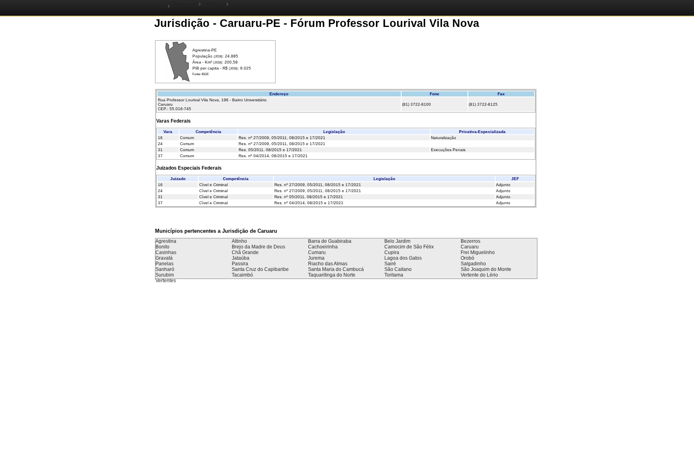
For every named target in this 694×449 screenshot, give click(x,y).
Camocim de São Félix (409, 247)
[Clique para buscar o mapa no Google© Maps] (177, 80)
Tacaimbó (242, 275)
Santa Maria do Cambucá (336, 269)
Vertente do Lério (479, 275)
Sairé (390, 264)
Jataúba (240, 258)
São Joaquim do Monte (486, 269)
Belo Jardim (397, 241)
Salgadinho (473, 264)
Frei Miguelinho (478, 252)
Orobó (467, 258)
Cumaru (317, 252)
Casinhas (165, 252)
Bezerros (470, 241)
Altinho (239, 241)
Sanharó (164, 269)
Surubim (164, 275)
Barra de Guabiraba (329, 241)
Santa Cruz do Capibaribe (260, 269)
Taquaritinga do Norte (331, 275)
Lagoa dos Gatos (403, 258)
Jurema (316, 258)
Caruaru (470, 247)
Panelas (164, 264)
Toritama (393, 275)
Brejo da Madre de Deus (258, 247)
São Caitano (398, 269)
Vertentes (165, 280)
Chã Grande (245, 252)
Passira (240, 264)
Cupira (391, 252)
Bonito (162, 247)
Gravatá (164, 258)
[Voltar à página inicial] (162, 6)
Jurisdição (214, 4)
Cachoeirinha (323, 247)
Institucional (184, 4)
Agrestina (165, 241)
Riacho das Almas (327, 264)
